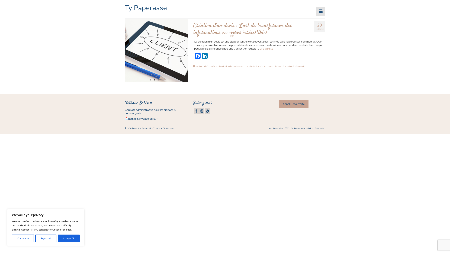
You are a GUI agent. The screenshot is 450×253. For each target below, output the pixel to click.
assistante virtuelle (224, 66)
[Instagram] (201, 111)
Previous (129, 50)
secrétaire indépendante (295, 66)
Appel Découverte (294, 103)
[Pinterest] (207, 111)
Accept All (68, 238)
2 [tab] (154, 80)
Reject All (46, 238)
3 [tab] (158, 80)
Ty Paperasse (146, 8)
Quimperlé (279, 66)
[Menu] (320, 11)
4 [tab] (163, 80)
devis (235, 66)
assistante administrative (205, 66)
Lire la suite (266, 48)
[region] (45, 227)
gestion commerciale (266, 66)
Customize (23, 238)
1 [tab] (150, 80)
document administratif (247, 66)
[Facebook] (196, 111)
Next (184, 50)
